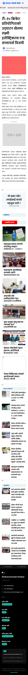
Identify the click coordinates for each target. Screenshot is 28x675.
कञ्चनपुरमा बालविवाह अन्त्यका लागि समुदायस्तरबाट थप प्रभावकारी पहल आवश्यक (13, 275)
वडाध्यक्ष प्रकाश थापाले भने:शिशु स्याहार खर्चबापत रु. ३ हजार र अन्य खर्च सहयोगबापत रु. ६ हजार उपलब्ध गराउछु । (18, 412)
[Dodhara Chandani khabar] (11, 3)
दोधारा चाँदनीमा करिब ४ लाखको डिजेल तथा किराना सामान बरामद (18, 426)
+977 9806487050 (8, 585)
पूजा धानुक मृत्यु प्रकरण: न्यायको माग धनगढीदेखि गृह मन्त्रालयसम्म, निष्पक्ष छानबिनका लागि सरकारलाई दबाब (18, 553)
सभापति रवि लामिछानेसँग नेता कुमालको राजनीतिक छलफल (12, 300)
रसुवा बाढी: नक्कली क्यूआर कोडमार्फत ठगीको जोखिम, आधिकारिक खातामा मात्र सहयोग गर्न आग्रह (18, 438)
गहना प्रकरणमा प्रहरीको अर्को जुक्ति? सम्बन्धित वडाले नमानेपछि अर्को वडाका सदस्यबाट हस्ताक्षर (18, 494)
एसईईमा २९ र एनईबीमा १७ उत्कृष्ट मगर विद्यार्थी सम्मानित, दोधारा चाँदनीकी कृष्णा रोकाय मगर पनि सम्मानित (18, 525)
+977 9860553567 (8, 588)
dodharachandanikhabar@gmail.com (13, 592)
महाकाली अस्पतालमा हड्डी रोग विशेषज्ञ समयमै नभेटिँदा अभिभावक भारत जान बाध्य (18, 539)
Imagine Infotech (14, 672)
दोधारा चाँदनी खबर (10, 48)
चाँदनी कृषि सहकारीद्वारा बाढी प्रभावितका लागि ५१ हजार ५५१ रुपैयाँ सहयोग (18, 396)
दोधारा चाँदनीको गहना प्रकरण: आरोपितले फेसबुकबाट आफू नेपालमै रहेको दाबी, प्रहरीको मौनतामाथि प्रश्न (13, 353)
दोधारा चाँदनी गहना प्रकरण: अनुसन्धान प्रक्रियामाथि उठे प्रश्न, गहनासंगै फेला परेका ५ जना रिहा (18, 510)
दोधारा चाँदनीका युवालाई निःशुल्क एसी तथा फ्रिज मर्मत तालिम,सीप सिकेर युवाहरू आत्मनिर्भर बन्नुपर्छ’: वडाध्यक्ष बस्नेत (18, 455)
